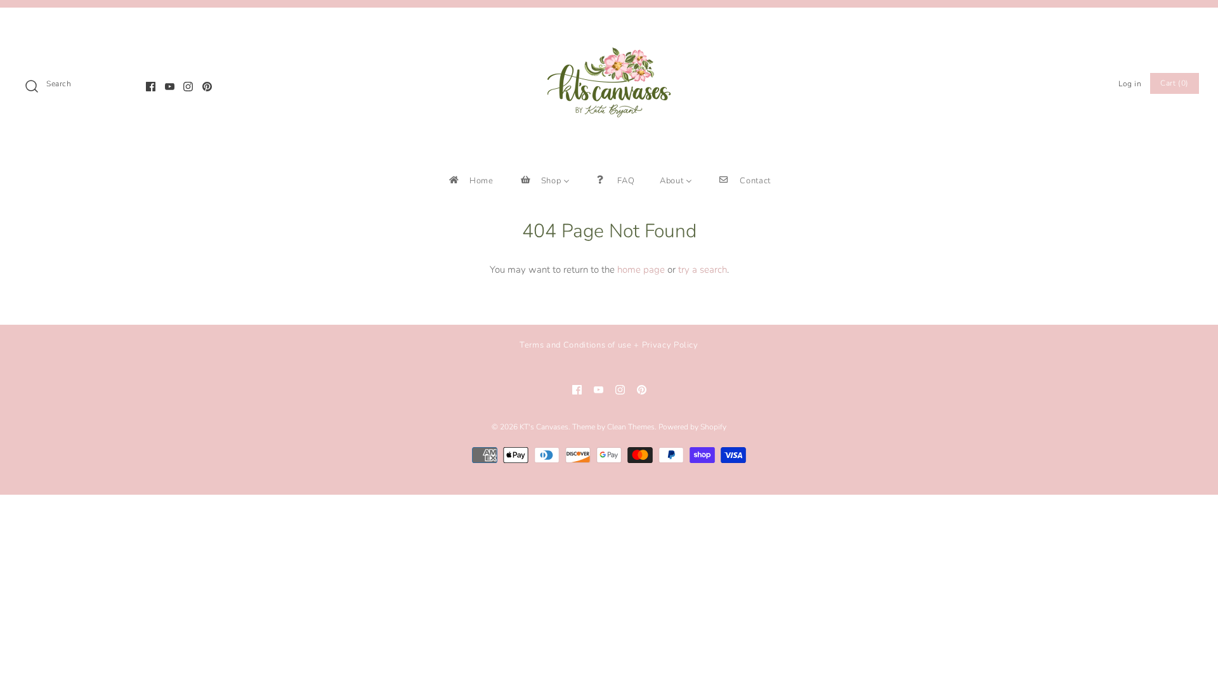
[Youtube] (169, 86)
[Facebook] (150, 86)
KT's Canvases (544, 427)
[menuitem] (470, 180)
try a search (702, 269)
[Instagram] (188, 86)
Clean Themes (631, 427)
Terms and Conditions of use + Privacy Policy (609, 345)
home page (641, 269)
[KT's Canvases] (609, 28)
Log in (1130, 84)
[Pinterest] (207, 86)
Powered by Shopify (692, 427)
